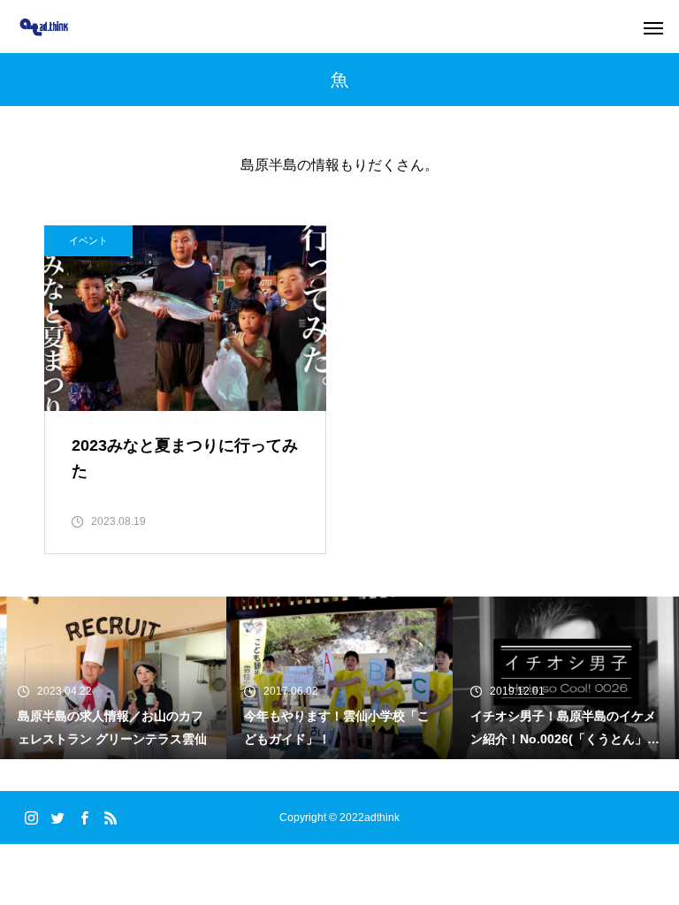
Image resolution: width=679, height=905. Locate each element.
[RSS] (110, 817)
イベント (88, 240)
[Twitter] (57, 817)
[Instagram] (31, 817)
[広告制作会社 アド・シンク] (44, 27)
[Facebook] (84, 817)
